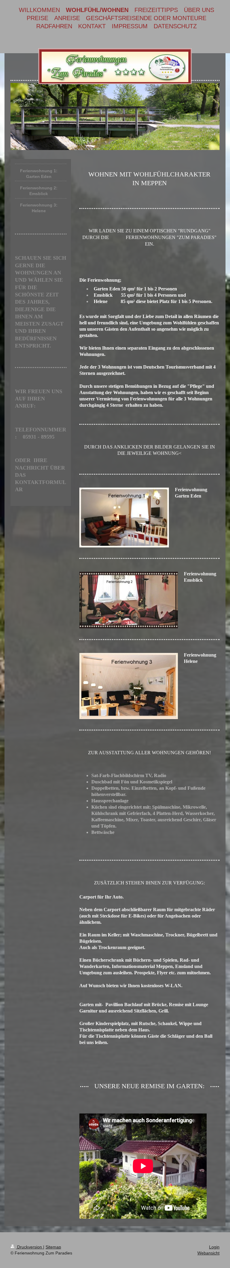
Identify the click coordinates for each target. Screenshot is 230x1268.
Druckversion (29, 1247)
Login (214, 1247)
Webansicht (208, 1253)
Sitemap (53, 1247)
